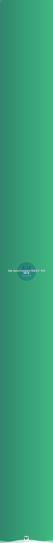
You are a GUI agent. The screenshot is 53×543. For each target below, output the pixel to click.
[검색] (52, 1)
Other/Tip (26, 267)
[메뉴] (1, 1)
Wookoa (24, 275)
